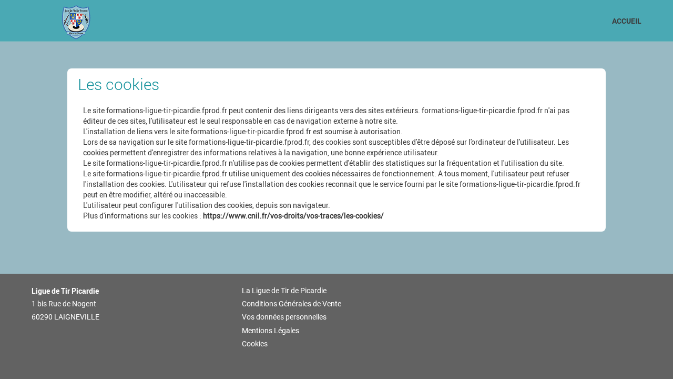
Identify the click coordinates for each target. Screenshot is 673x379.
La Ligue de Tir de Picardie (284, 290)
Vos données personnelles (284, 317)
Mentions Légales (270, 330)
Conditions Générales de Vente (291, 304)
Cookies (255, 344)
